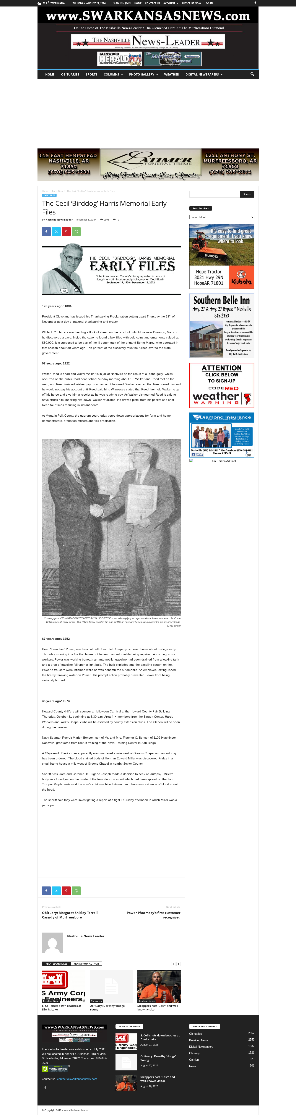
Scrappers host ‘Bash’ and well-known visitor (158, 1007)
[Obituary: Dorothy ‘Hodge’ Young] (111, 986)
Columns (111, 74)
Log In (209, 3)
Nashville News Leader (59, 219)
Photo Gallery (141, 74)
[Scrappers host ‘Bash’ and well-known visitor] (159, 986)
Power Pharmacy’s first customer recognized (154, 914)
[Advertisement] (148, 111)
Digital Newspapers (202, 74)
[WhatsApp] (76, 231)
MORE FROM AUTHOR (86, 963)
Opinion (194, 1059)
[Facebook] (255, 3)
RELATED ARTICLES (56, 963)
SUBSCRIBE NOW (191, 3)
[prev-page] (173, 964)
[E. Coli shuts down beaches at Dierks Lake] (63, 986)
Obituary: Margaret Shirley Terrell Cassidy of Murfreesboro (70, 914)
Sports (91, 74)
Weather (171, 74)
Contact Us (152, 3)
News (192, 1066)
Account (169, 3)
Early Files (57, 190)
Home (50, 74)
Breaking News (51, 1000)
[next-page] (178, 964)
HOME (137, 3)
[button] (252, 74)
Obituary (194, 1053)
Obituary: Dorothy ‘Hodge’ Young (107, 1007)
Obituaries (70, 74)
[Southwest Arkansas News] (148, 37)
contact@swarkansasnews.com (77, 1079)
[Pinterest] (66, 231)
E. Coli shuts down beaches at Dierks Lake (61, 1007)
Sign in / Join (122, 3)
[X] (56, 231)
